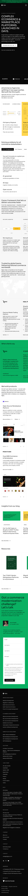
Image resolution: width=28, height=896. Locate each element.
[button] (25, 5)
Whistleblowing (4, 892)
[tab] (7, 149)
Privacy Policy (4, 888)
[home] (3, 5)
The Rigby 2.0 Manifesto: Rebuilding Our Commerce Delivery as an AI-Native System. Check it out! (14, 1)
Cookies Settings (5, 890)
